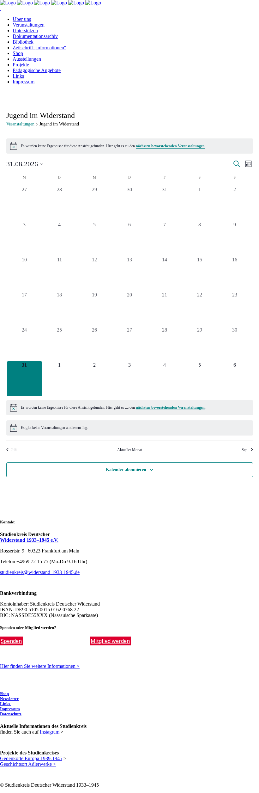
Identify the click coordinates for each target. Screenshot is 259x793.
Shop (4, 693)
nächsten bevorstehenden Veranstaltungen (170, 146)
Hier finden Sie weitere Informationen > (40, 666)
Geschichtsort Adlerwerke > (28, 764)
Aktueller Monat (129, 450)
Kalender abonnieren (126, 469)
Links (5, 703)
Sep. (245, 450)
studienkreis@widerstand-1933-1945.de (40, 572)
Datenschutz (10, 713)
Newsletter (9, 698)
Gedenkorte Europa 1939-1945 (31, 758)
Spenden (11, 640)
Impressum (10, 708)
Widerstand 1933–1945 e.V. (29, 540)
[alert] (129, 146)
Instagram (49, 732)
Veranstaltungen (20, 124)
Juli (13, 450)
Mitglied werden (110, 640)
